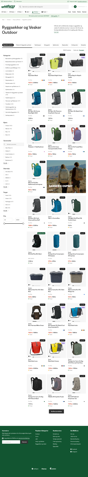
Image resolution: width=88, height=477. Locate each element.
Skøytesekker (65, 45)
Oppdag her (52, 190)
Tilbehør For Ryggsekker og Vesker (23, 45)
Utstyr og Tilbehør (16, 19)
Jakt (36, 439)
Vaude (29, 73)
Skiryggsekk (47, 45)
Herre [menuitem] (4, 12)
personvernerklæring (24, 438)
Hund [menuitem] (44, 12)
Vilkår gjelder (54, 16)
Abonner (24, 442)
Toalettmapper (38, 45)
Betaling (55, 444)
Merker (79, 12)
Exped (49, 252)
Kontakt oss (56, 434)
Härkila (29, 323)
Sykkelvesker (56, 45)
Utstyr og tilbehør (39, 441)
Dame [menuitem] (12, 12)
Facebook (74, 449)
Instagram (74, 451)
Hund (36, 436)
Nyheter (84, 12)
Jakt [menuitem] (28, 12)
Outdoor (9, 19)
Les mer (56, 32)
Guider (74, 12)
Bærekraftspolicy (74, 439)
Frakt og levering (57, 441)
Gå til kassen (81, 6)
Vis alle (5, 163)
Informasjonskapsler (75, 444)
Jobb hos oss (73, 436)
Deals (69, 12)
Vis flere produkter (56, 411)
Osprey (30, 109)
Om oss (72, 434)
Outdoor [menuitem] (36, 12)
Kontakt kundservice (82, 1)
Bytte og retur (56, 436)
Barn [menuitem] (20, 12)
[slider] (4, 223)
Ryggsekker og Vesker (27, 19)
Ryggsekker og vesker (40, 444)
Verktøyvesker (74, 45)
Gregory (30, 288)
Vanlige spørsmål (57, 439)
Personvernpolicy (74, 441)
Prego (69, 73)
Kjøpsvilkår (55, 446)
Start (3, 19)
